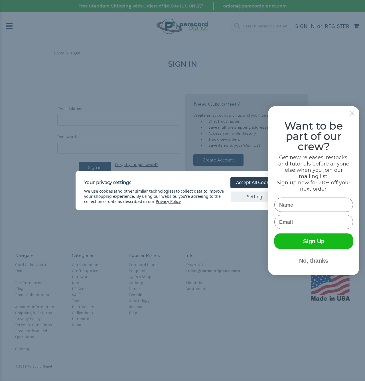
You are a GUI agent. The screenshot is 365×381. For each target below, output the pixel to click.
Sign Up (314, 241)
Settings (256, 197)
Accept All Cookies (255, 182)
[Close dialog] (352, 113)
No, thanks (313, 260)
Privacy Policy (168, 201)
